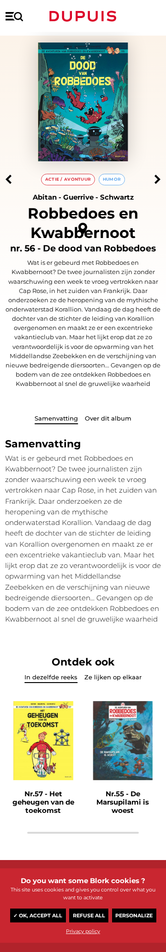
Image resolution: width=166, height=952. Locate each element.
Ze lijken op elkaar (113, 677)
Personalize (134, 915)
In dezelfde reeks (50, 677)
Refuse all (89, 915)
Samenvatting (56, 418)
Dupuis (83, 16)
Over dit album (108, 418)
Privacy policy (83, 931)
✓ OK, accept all (37, 915)
